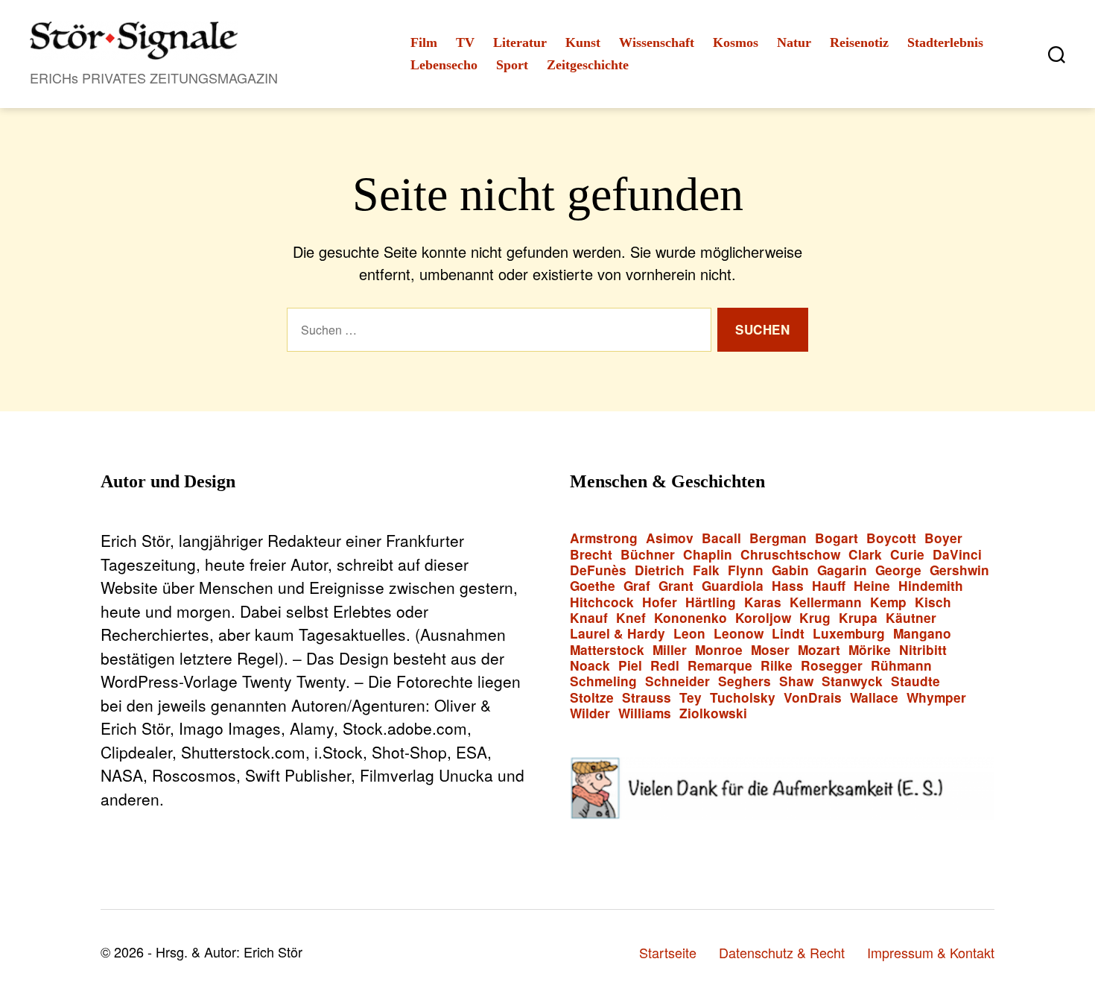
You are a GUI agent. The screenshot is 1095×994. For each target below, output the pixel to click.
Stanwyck (852, 681)
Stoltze (592, 697)
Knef (631, 618)
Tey (690, 697)
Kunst (582, 42)
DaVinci (957, 554)
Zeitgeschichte (588, 64)
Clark (865, 554)
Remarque (720, 665)
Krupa (858, 618)
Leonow (739, 633)
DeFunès (598, 570)
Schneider (677, 681)
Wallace (874, 697)
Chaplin (707, 554)
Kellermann (826, 602)
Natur (794, 42)
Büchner (647, 554)
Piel (630, 665)
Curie (907, 554)
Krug (815, 618)
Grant (676, 586)
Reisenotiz (859, 42)
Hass (788, 586)
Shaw (796, 681)
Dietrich (660, 570)
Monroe (719, 650)
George (898, 570)
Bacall (721, 538)
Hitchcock (602, 602)
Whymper (936, 697)
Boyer (943, 538)
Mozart (819, 650)
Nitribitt (923, 650)
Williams (644, 713)
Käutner (911, 618)
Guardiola (733, 586)
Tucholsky (742, 697)
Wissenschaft (656, 42)
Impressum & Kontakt (930, 952)
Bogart (836, 538)
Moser (770, 650)
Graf (636, 586)
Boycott (891, 538)
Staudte (915, 681)
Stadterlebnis (945, 42)
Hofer (659, 602)
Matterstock (607, 650)
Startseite (667, 952)
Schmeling (603, 681)
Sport (512, 64)
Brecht (591, 554)
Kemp (888, 602)
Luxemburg (849, 633)
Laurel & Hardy (617, 633)
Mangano (922, 633)
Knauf (589, 618)
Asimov (670, 538)
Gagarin (842, 570)
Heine (872, 586)
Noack (590, 665)
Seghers (744, 681)
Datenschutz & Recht (782, 952)
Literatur (520, 42)
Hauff (828, 586)
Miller (670, 650)
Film (423, 42)
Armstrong (604, 538)
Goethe (592, 586)
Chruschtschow (790, 554)
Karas (762, 602)
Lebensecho (443, 64)
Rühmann (901, 665)
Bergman (778, 538)
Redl (664, 665)
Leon (689, 633)
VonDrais (813, 697)
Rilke (777, 665)
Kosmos (735, 42)
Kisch (933, 602)
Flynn (746, 570)
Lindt (788, 633)
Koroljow (763, 618)
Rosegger (832, 665)
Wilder (590, 713)
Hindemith (930, 586)
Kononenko (690, 618)
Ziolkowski (713, 713)
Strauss (646, 697)
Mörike (869, 650)
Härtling (710, 602)
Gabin (790, 570)
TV (465, 42)
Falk (706, 570)
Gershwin (959, 570)
